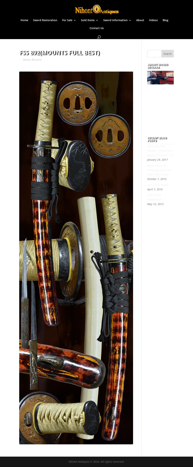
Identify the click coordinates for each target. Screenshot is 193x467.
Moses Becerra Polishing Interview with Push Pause (159, 170)
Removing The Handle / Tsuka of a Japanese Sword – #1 (160, 150)
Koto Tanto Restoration (154, 197)
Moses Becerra (32, 59)
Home (24, 20)
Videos (153, 20)
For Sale (67, 20)
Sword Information (115, 20)
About (140, 20)
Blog (165, 20)
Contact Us (97, 28)
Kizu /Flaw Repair (158, 185)
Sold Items (88, 20)
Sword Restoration (45, 20)
